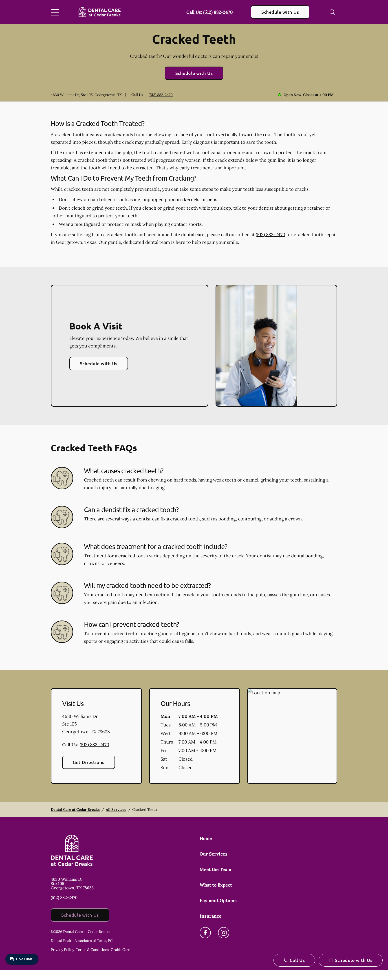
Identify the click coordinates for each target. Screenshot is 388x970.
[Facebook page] (205, 932)
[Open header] (56, 12)
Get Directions (88, 762)
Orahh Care (120, 949)
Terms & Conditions (92, 949)
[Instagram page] (223, 932)
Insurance (210, 916)
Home (206, 838)
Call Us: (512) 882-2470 (209, 12)
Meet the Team (215, 869)
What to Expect (216, 885)
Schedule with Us (280, 12)
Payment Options (218, 900)
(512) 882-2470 (161, 94)
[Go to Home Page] (100, 12)
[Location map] (292, 736)
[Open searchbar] (332, 12)
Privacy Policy (62, 949)
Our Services (213, 854)
